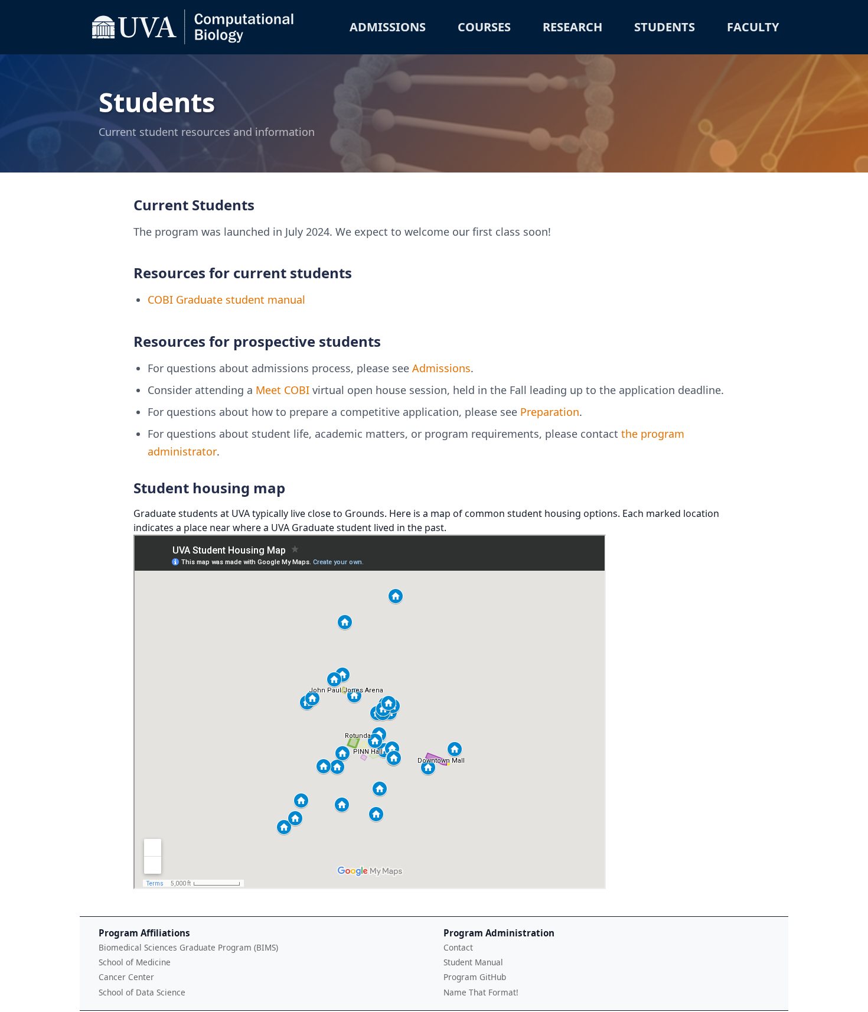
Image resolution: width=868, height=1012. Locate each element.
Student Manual (473, 962)
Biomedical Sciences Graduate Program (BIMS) (188, 947)
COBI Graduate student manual (226, 299)
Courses (484, 27)
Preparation (549, 412)
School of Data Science (142, 992)
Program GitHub (474, 976)
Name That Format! (480, 992)
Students (664, 27)
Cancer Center (126, 976)
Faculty (753, 27)
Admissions (388, 27)
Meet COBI (282, 390)
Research (572, 27)
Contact (458, 947)
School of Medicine (135, 962)
